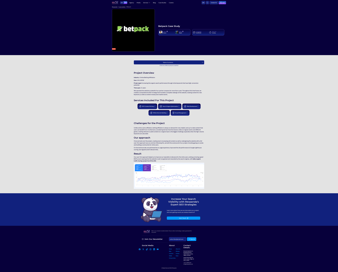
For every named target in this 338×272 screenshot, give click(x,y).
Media (138, 2)
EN (203, 2)
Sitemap (178, 251)
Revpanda (114, 7)
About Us (178, 249)
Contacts (171, 253)
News (177, 255)
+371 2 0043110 (187, 262)
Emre (164, 33)
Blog (154, 2)
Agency (131, 2)
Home (170, 249)
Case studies (122, 7)
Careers (171, 2)
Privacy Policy (172, 258)
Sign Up (193, 239)
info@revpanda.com (188, 264)
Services (145, 2)
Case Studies (162, 2)
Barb (180, 33)
